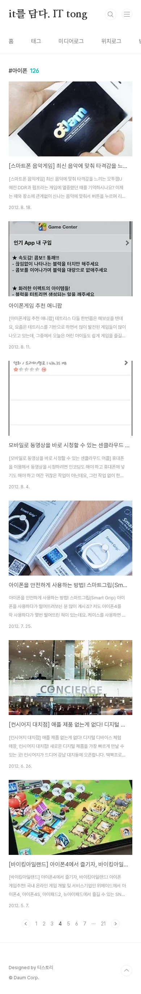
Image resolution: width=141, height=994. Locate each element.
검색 (110, 14)
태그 (36, 41)
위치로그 (111, 41)
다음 (115, 923)
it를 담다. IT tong (48, 14)
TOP (126, 970)
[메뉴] (126, 14)
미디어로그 (71, 41)
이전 (26, 923)
